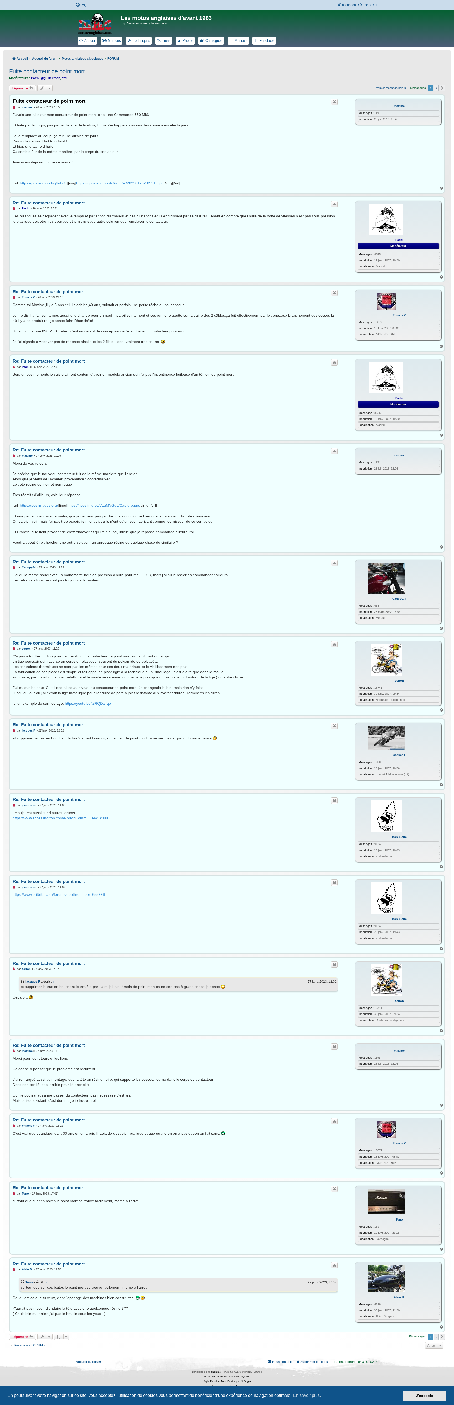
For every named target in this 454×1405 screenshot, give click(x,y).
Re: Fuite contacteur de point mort (49, 202)
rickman (54, 78)
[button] (442, 88)
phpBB (215, 1371)
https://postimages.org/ (39, 505)
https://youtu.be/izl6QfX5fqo (88, 703)
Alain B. (399, 1297)
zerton (399, 680)
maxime (399, 105)
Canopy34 (399, 598)
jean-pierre (399, 836)
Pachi (35, 78)
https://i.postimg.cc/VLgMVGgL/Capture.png (103, 505)
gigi (43, 78)
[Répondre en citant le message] (334, 102)
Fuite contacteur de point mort (47, 71)
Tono (399, 1219)
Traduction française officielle (221, 1376)
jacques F (399, 754)
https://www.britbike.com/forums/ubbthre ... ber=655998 (59, 894)
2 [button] (436, 88)
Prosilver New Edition (223, 1381)
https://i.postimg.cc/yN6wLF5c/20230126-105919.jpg (120, 183)
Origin (247, 1381)
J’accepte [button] (424, 1395)
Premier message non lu (390, 87)
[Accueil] (98, 23)
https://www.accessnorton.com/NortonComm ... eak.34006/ (61, 818)
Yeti (64, 78)
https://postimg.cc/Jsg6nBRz (43, 183)
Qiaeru (246, 1376)
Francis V (399, 315)
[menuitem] (81, 5)
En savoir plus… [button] (308, 1395)
